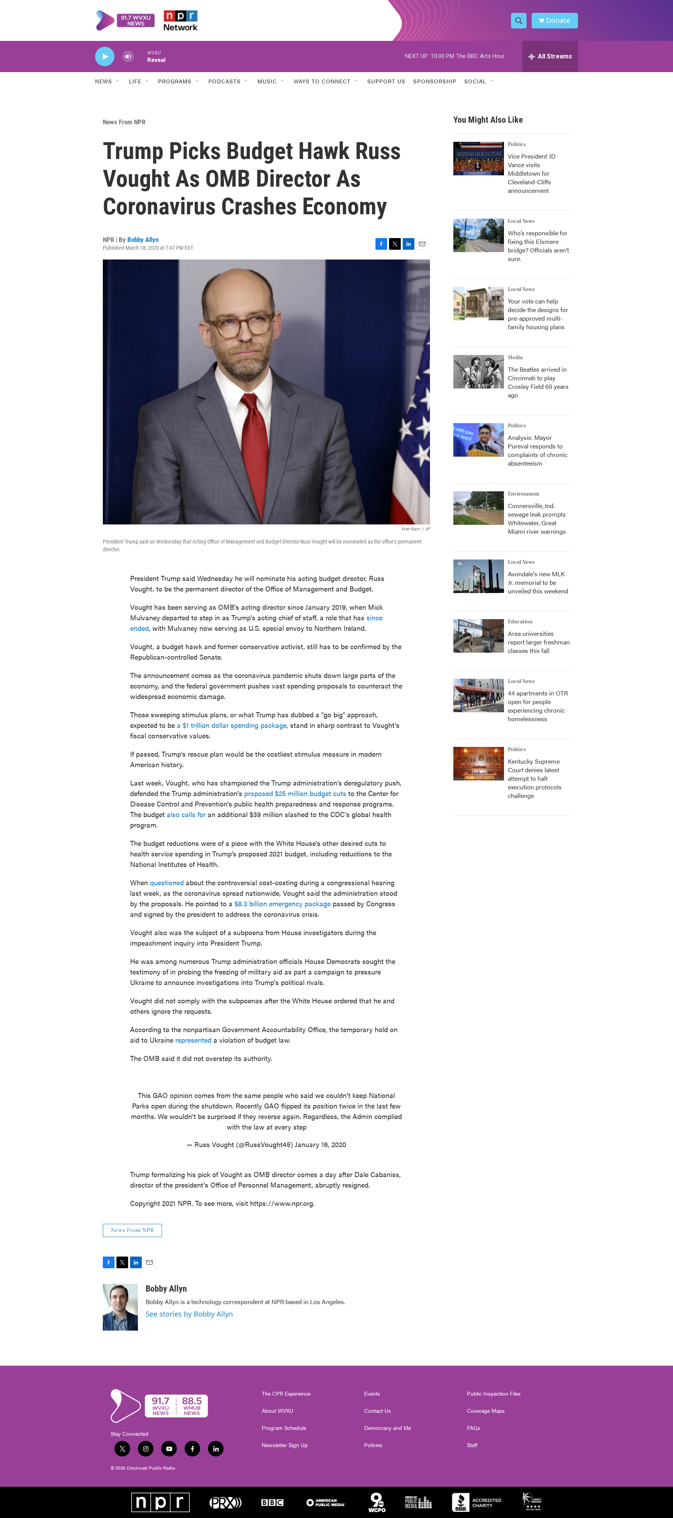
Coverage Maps (486, 1411)
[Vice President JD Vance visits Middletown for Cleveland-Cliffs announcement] (478, 158)
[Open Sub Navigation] (118, 81)
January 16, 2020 (320, 1144)
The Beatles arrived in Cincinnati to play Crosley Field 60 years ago (538, 382)
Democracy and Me (387, 1428)
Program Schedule (284, 1428)
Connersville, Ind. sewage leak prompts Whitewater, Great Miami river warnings (537, 518)
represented (193, 1040)
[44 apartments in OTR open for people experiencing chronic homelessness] (478, 695)
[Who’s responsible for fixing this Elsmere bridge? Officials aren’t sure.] (478, 235)
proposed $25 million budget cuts (296, 793)
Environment (523, 494)
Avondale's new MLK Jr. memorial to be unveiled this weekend (538, 582)
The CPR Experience (286, 1394)
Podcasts (224, 81)
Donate (558, 20)
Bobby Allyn (143, 240)
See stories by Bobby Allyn (189, 1314)
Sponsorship (434, 81)
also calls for (187, 814)
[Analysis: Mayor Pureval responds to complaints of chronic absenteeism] (478, 440)
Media (515, 358)
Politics (517, 144)
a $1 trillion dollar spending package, (233, 725)
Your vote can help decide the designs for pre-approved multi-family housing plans (538, 314)
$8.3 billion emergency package (282, 903)
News (103, 81)
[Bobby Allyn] (120, 1307)
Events (372, 1394)
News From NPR (124, 122)
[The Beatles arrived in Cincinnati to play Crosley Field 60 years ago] (478, 371)
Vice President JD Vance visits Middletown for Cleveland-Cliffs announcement (532, 173)
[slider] (140, 56)
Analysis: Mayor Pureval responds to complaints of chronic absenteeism (537, 450)
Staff (472, 1445)
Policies (373, 1445)
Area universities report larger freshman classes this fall (539, 642)
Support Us (386, 81)
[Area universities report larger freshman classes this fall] (478, 636)
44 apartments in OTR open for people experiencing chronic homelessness (538, 705)
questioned (167, 882)
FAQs (473, 1428)
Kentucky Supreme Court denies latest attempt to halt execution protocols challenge (535, 778)
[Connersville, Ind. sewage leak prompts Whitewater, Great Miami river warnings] (478, 508)
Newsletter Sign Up (285, 1445)
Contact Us (377, 1411)
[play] (105, 56)
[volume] (128, 56)
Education (520, 622)
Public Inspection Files (494, 1394)
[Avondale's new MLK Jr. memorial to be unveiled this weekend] (478, 576)
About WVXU (277, 1411)
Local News (521, 221)
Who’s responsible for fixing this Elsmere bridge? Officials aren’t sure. (538, 245)
